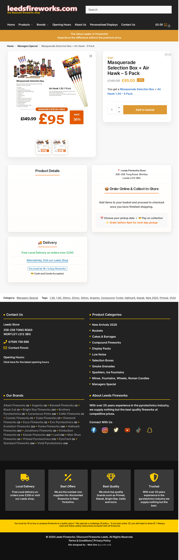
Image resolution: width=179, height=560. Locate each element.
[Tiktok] (138, 431)
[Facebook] (94, 431)
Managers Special (27, 46)
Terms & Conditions (80, 540)
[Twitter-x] (116, 431)
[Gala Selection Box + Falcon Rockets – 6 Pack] (166, 54)
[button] (163, 24)
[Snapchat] (149, 431)
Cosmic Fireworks (18, 418)
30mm (84, 297)
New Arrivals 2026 (104, 324)
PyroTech (65, 439)
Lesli (56, 434)
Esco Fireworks (33, 422)
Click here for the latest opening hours (26, 361)
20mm (66, 297)
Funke (119, 297)
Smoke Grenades (103, 366)
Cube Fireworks (46, 418)
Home (10, 46)
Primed (164, 297)
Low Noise (99, 354)
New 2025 (152, 297)
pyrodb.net (104, 544)
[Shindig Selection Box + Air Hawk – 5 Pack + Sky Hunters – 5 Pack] (169, 54)
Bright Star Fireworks (37, 409)
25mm (75, 297)
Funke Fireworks (49, 426)
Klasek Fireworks (34, 434)
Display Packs (101, 348)
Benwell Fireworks (62, 405)
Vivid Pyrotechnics (50, 443)
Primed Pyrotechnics (37, 439)
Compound (107, 297)
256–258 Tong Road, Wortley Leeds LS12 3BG (131, 174)
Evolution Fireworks (16, 426)
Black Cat (9, 409)
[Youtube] (127, 431)
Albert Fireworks (14, 405)
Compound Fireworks (106, 342)
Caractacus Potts (39, 413)
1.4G (58, 297)
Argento (95, 297)
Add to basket (145, 109)
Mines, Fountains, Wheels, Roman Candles (120, 378)
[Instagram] (105, 431)
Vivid (173, 297)
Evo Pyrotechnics (61, 422)
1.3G (52, 297)
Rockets (97, 330)
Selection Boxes (103, 360)
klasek (140, 297)
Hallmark (130, 297)
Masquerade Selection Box (137, 89)
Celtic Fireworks (69, 413)
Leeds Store (11, 324)
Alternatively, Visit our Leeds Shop (47, 260)
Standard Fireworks (16, 443)
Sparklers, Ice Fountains (108, 372)
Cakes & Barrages (104, 336)
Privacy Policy (102, 540)
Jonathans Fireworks (38, 430)
